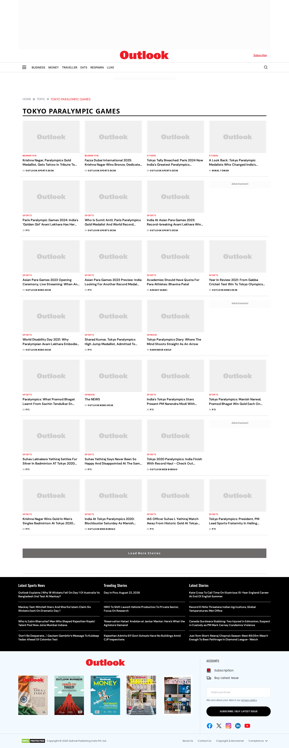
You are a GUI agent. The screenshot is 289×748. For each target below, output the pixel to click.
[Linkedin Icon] (238, 726)
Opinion (152, 335)
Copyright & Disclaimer (230, 740)
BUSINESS (38, 67)
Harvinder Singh (160, 350)
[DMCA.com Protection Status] (33, 741)
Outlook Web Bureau (163, 469)
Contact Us (204, 740)
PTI (27, 230)
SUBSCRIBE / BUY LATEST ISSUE (239, 711)
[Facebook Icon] (209, 726)
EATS (83, 67)
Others (151, 155)
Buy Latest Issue (226, 678)
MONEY (53, 67)
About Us (187, 740)
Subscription (224, 670)
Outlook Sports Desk (40, 170)
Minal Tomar (220, 170)
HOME (27, 99)
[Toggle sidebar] (24, 67)
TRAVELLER (69, 67)
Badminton (29, 155)
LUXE (110, 67)
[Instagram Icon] (228, 726)
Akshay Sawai (158, 290)
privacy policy (249, 700)
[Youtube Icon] (247, 726)
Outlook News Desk (38, 290)
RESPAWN (97, 67)
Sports (27, 215)
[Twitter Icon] (219, 726)
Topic (41, 99)
